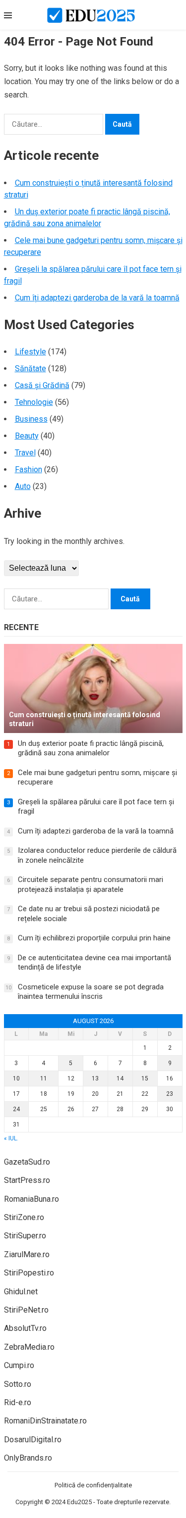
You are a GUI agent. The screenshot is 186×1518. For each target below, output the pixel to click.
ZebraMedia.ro (29, 1347)
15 (144, 1078)
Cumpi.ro (19, 1365)
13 (95, 1078)
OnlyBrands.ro (28, 1458)
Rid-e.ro (17, 1402)
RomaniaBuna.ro (31, 1199)
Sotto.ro (17, 1384)
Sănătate (30, 368)
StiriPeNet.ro (26, 1310)
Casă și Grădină (42, 385)
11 (43, 1078)
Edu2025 (79, 1502)
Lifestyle (30, 351)
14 (120, 1078)
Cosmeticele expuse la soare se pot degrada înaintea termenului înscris (91, 991)
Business (31, 419)
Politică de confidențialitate (93, 1485)
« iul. (11, 1138)
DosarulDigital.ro (33, 1439)
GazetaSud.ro (27, 1162)
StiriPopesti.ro (29, 1272)
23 (169, 1093)
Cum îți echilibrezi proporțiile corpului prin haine (94, 937)
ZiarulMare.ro (27, 1254)
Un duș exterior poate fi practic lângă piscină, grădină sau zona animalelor (91, 748)
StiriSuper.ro (25, 1235)
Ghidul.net (21, 1291)
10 (16, 1078)
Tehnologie (34, 402)
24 (16, 1109)
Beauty (27, 436)
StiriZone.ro (24, 1217)
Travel (25, 452)
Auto (23, 486)
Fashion (28, 469)
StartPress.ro (27, 1180)
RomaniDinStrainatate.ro (45, 1420)
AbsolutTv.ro (25, 1328)
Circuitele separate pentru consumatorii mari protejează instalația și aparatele (90, 884)
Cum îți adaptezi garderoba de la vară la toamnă (97, 297)
